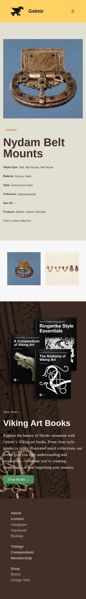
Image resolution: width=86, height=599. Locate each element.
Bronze (19, 176)
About (16, 513)
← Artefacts (10, 129)
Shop (15, 569)
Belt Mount (47, 167)
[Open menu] (72, 11)
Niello (28, 176)
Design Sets (20, 580)
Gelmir (36, 11)
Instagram (19, 525)
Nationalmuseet (27, 194)
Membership (21, 558)
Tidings (17, 547)
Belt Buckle (32, 167)
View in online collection (17, 220)
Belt (21, 167)
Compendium (22, 552)
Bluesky (17, 536)
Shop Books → (18, 479)
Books (16, 574)
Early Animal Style (22, 185)
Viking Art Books (36, 423)
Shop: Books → (12, 411)
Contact (17, 519)
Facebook (19, 530)
